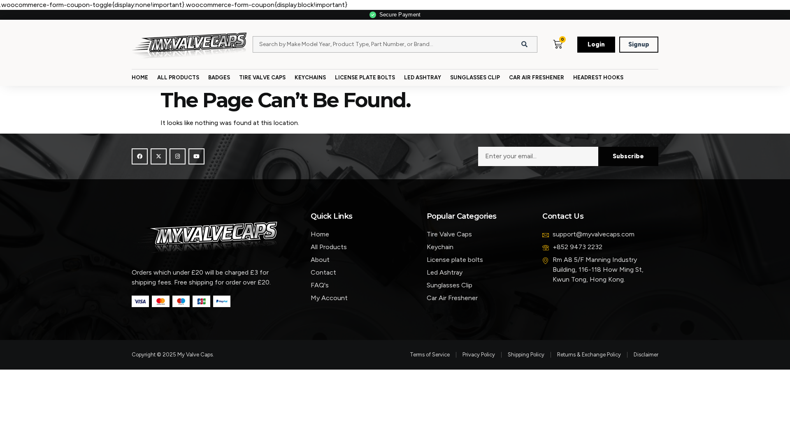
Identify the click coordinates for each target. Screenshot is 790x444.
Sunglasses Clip (475, 77)
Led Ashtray (422, 77)
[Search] (524, 44)
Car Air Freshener (536, 77)
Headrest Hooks (598, 77)
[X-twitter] (159, 156)
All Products (178, 77)
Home (140, 77)
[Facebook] (140, 156)
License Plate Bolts (365, 77)
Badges (219, 77)
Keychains (310, 77)
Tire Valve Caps (262, 77)
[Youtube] (196, 156)
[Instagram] (178, 156)
